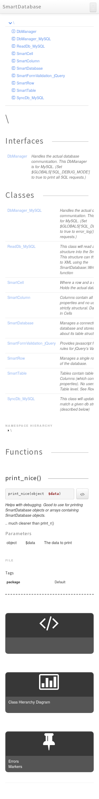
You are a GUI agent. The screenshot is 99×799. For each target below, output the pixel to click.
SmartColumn (28, 60)
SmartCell (25, 53)
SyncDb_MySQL (30, 97)
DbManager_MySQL (34, 38)
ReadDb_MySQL (31, 46)
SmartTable (26, 90)
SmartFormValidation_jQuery (41, 75)
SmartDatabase (22, 6)
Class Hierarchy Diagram (29, 702)
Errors (13, 761)
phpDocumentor (70, 791)
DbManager (26, 31)
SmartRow (25, 83)
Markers (15, 766)
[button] (82, 494)
